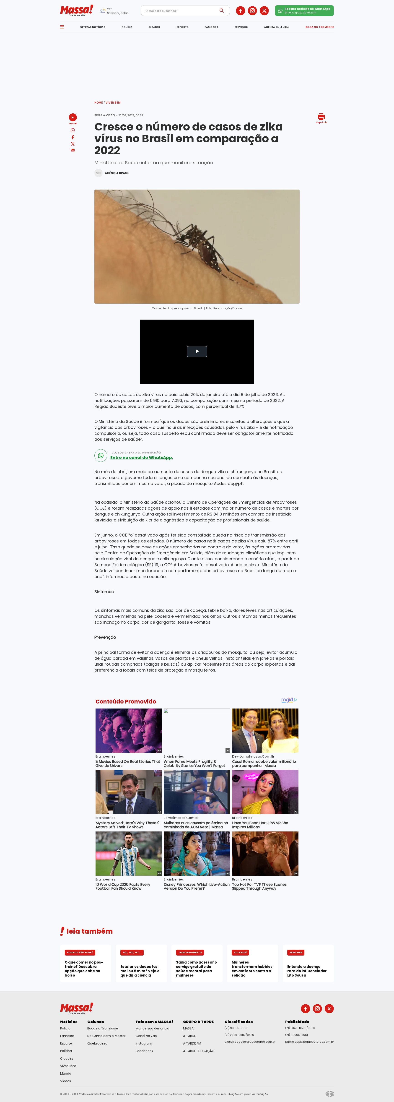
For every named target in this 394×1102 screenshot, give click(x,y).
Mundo (65, 1073)
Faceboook (144, 1051)
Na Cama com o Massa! (106, 1036)
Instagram (144, 1043)
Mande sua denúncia (152, 1028)
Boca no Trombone (102, 1028)
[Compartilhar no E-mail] (73, 150)
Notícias (69, 1021)
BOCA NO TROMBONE (320, 27)
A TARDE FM (192, 1043)
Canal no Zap (146, 1036)
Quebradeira (97, 1043)
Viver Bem (113, 102)
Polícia (65, 1028)
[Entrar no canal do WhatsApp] (100, 455)
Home (99, 102)
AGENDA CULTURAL (276, 27)
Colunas (95, 1021)
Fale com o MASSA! (154, 1021)
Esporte (66, 1043)
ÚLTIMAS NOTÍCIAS (92, 27)
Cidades (66, 1058)
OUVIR (73, 123)
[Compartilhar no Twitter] (73, 144)
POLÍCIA (127, 27)
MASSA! (188, 1028)
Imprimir (321, 122)
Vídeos (65, 1081)
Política (66, 1051)
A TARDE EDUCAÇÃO (199, 1051)
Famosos (67, 1036)
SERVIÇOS (241, 27)
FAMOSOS (211, 27)
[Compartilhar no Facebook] (73, 138)
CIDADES (154, 27)
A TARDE (189, 1036)
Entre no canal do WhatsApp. (141, 457)
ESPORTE (182, 27)
